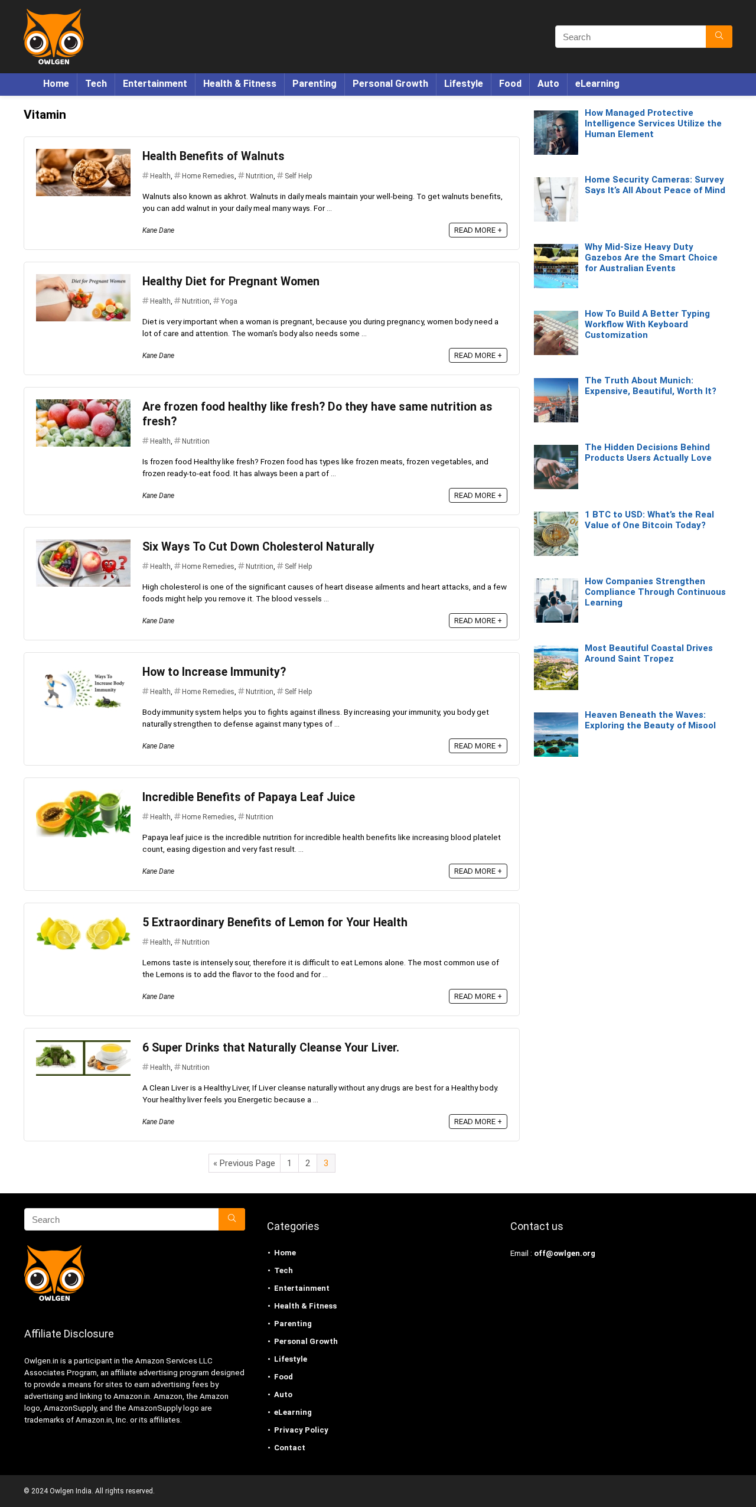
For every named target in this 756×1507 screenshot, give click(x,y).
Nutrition (259, 176)
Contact (289, 1447)
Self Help (298, 176)
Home (56, 83)
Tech (96, 83)
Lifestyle (463, 83)
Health (160, 176)
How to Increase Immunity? (214, 672)
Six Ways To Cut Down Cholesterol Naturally (258, 547)
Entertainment (155, 83)
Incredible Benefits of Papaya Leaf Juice (248, 797)
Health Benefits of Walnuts (213, 156)
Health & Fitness (239, 83)
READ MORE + (478, 230)
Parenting (314, 83)
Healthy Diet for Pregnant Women (231, 281)
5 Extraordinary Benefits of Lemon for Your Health (275, 922)
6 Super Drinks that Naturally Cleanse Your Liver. (270, 1047)
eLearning (597, 83)
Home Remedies (208, 176)
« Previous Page (244, 1163)
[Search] (719, 36)
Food (510, 83)
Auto (548, 83)
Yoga (229, 301)
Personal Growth (390, 83)
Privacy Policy (301, 1429)
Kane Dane (158, 230)
